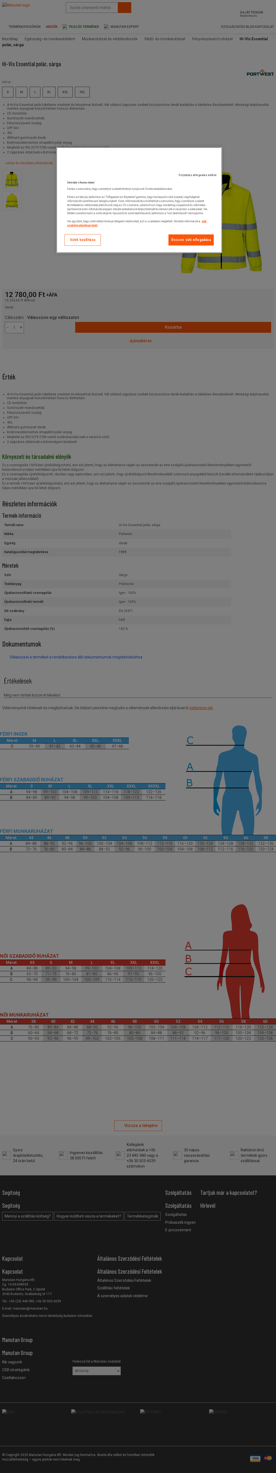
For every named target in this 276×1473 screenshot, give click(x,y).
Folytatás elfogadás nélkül (198, 175)
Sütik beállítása (82, 240)
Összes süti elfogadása (191, 240)
